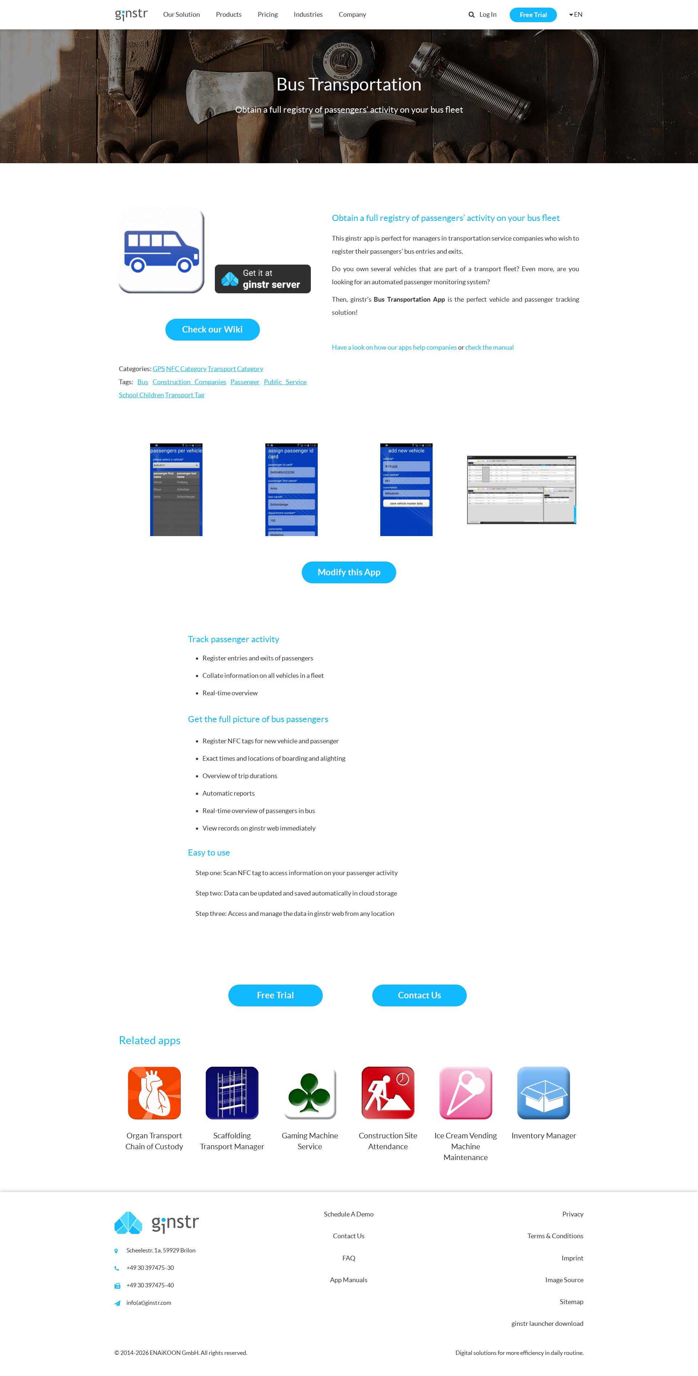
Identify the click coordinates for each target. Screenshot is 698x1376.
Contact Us (419, 995)
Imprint (572, 1258)
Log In (488, 14)
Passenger (245, 382)
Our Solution (181, 14)
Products (229, 14)
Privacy (572, 1214)
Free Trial (533, 15)
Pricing (268, 14)
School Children (141, 395)
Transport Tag (184, 395)
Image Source (564, 1280)
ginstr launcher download (547, 1323)
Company (352, 14)
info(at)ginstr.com (149, 1302)
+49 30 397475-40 (150, 1285)
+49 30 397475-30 (150, 1267)
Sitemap (571, 1301)
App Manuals (349, 1280)
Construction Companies (189, 382)
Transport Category (235, 369)
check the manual (489, 347)
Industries (308, 14)
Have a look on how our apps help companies (394, 347)
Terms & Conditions (555, 1236)
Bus (142, 382)
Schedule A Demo (349, 1214)
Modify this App (349, 572)
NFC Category (186, 369)
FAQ (348, 1258)
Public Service (285, 382)
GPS (159, 369)
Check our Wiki (212, 329)
